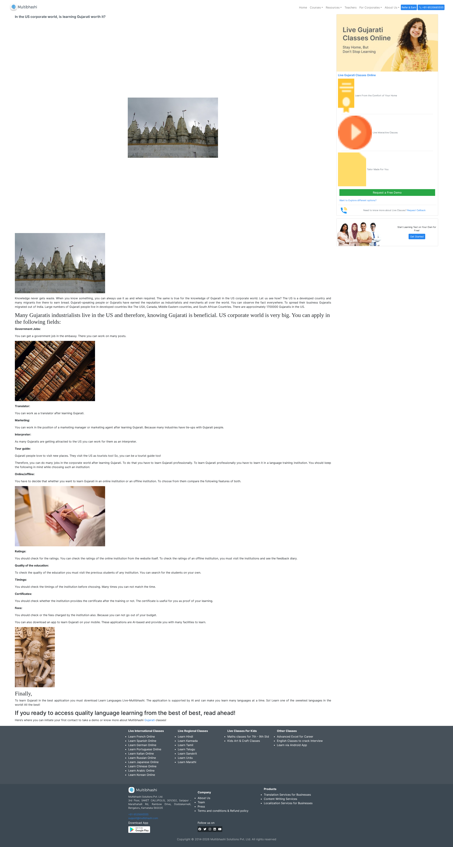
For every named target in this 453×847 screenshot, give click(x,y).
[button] (316, 7)
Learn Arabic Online (141, 770)
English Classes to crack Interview (300, 741)
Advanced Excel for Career (295, 736)
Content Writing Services (280, 799)
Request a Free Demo (387, 192)
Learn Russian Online (142, 758)
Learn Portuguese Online (144, 749)
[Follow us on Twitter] (205, 829)
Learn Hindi (185, 736)
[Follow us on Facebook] (200, 829)
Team (201, 802)
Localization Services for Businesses (288, 803)
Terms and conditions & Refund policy (223, 810)
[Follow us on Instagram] (210, 829)
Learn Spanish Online (142, 741)
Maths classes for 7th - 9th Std (248, 736)
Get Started (417, 236)
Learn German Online (142, 745)
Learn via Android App (292, 745)
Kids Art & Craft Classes (243, 741)
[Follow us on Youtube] (219, 829)
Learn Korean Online (141, 775)
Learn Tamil (185, 745)
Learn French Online (141, 736)
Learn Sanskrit (187, 753)
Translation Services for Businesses (287, 794)
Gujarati (149, 720)
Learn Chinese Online (142, 766)
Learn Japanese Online (143, 762)
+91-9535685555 (138, 814)
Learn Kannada (188, 741)
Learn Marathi (187, 762)
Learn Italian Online (141, 753)
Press (201, 806)
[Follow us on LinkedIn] (215, 829)
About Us (204, 798)
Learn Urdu (185, 758)
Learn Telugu (186, 749)
